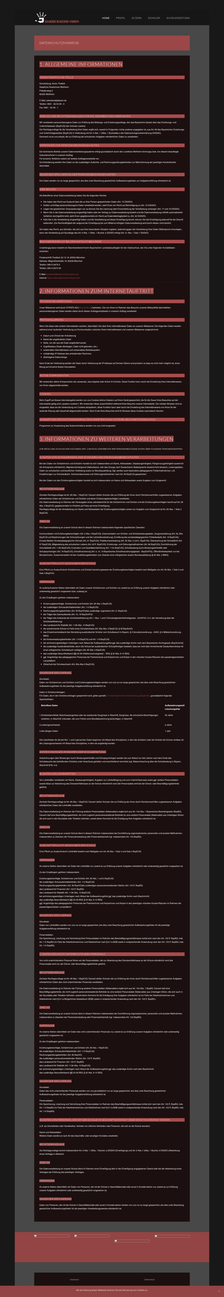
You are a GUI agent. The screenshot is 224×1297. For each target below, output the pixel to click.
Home (106, 17)
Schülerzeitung (178, 17)
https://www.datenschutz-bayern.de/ (63, 277)
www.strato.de (85, 307)
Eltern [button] (137, 17)
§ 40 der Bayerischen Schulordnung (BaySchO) (128, 695)
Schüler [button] (154, 17)
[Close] (219, 1291)
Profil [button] (120, 17)
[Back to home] (68, 17)
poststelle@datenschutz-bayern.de (62, 274)
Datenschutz (150, 1279)
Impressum (74, 1279)
